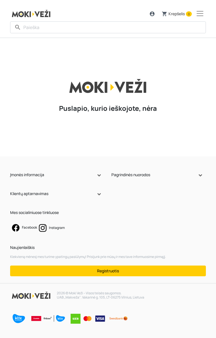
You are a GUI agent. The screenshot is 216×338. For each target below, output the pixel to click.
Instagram (56, 227)
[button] (152, 14)
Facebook (29, 227)
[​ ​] (108, 27)
